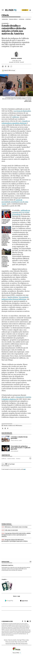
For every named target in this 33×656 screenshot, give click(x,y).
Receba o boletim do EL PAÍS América (13, 425)
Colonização (5, 23)
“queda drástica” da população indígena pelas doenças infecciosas (15, 298)
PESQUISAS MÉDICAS (13, 19)
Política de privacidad (10, 641)
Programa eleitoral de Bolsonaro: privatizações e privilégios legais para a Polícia (15, 540)
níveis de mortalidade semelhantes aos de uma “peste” (15, 202)
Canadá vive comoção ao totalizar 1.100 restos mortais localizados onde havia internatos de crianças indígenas (6, 240)
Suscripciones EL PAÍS (22, 641)
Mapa (16, 641)
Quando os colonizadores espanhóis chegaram (16, 122)
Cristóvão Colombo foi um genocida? (19, 437)
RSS (17, 643)
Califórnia (15, 117)
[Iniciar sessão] (30, 10)
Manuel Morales (14, 440)
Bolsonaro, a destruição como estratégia (16, 527)
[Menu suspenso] (3, 10)
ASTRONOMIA (21, 19)
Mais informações (5, 465)
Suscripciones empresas (10, 643)
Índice (19, 643)
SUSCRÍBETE (25, 10)
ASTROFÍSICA (28, 19)
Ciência (5, 15)
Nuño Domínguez (14, 451)
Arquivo (4, 579)
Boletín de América (7, 565)
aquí (24, 469)
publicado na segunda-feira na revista (21, 212)
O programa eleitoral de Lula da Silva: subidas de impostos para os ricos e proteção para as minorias (16, 535)
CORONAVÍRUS (5, 19)
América (18, 458)
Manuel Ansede (16, 58)
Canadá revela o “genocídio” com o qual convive (6, 221)
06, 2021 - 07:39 (16, 60)
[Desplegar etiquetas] (30, 458)
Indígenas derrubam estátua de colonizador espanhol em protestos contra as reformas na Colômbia (5, 261)
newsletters (5, 561)
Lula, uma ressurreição (11, 530)
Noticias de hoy (24, 643)
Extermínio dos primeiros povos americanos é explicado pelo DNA (20, 448)
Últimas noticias (6, 524)
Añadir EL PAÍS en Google (9, 70)
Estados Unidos (11, 458)
